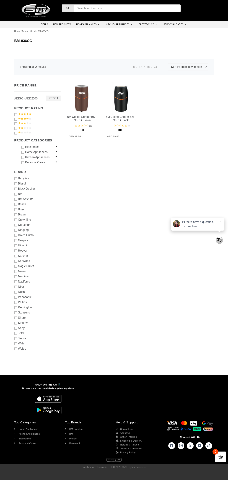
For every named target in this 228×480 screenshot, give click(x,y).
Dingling (23, 229)
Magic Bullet (26, 266)
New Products (62, 24)
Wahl (21, 343)
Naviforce (24, 281)
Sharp (22, 317)
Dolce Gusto (26, 235)
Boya (21, 209)
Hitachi (22, 245)
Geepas (23, 240)
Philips (22, 302)
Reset (53, 98)
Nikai (21, 286)
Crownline (24, 219)
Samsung (24, 312)
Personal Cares (173, 24)
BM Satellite (25, 199)
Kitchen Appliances (117, 24)
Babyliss (23, 178)
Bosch (22, 204)
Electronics (146, 24)
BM (20, 193)
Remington (25, 307)
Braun (22, 214)
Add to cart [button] (73, 114)
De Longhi (24, 224)
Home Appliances (86, 24)
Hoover (22, 250)
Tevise (22, 338)
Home (17, 31)
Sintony (23, 322)
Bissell (22, 183)
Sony (21, 327)
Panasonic (25, 297)
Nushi (21, 291)
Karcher (23, 255)
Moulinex (24, 276)
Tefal (21, 333)
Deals (44, 24)
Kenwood (24, 260)
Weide (22, 348)
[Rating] (16, 114)
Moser (22, 271)
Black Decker (26, 188)
